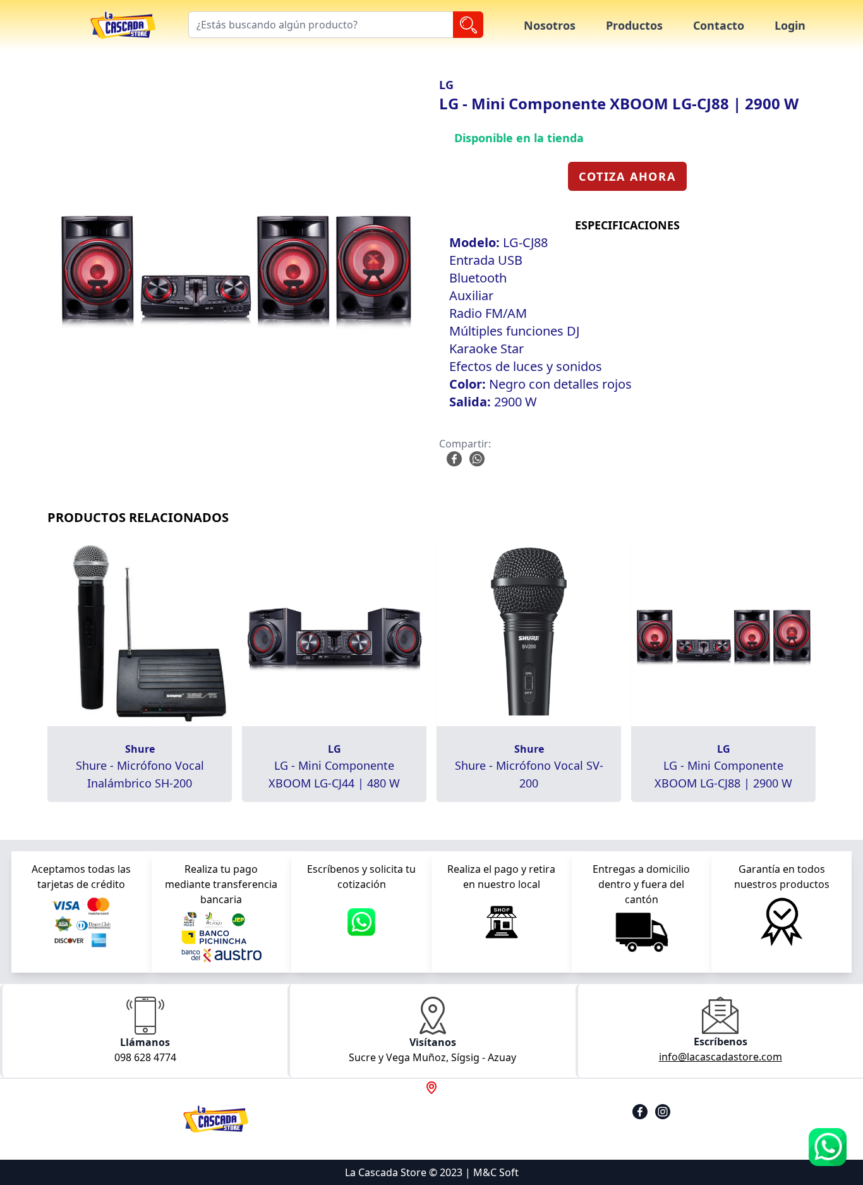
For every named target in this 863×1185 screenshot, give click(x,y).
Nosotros (550, 25)
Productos (634, 25)
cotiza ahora (627, 176)
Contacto (718, 25)
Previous (31, 266)
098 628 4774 (145, 1057)
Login (790, 25)
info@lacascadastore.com (720, 1057)
